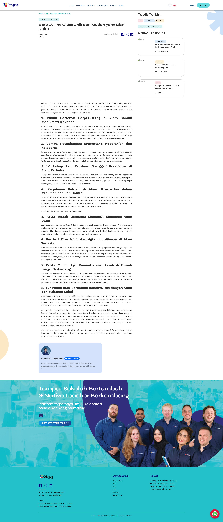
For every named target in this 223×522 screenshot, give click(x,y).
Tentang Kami (117, 481)
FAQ (114, 489)
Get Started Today (55, 423)
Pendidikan (159, 21)
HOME (71, 5)
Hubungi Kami (117, 495)
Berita (140, 21)
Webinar (116, 492)
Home (41, 14)
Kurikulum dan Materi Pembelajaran (150, 27)
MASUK (193, 5)
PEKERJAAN (80, 5)
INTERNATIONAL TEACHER (106, 5)
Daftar (203, 5)
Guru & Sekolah (149, 21)
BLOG (121, 5)
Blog (46, 14)
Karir (114, 484)
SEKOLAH (90, 5)
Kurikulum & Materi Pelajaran (59, 14)
